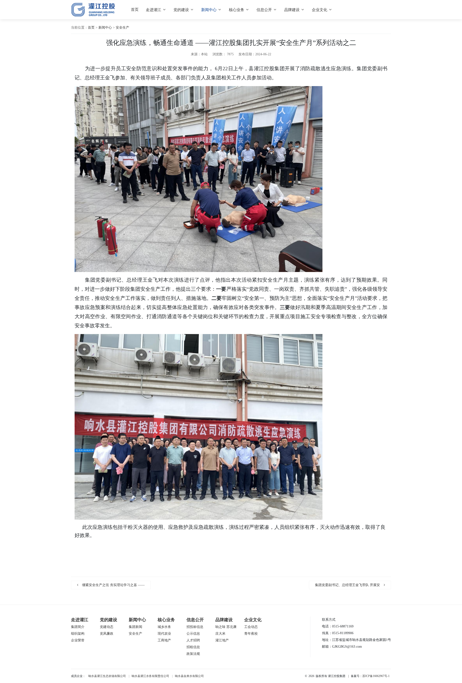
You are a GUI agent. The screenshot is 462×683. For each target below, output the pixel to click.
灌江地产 (222, 640)
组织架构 (77, 633)
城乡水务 (164, 627)
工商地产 (164, 640)
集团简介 (77, 627)
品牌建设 (292, 10)
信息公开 (264, 10)
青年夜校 (251, 633)
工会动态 (251, 627)
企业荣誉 (77, 640)
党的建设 (181, 10)
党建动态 (106, 627)
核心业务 (236, 10)
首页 (135, 9)
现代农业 (164, 633)
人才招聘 (193, 640)
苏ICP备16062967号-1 (376, 676)
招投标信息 (194, 627)
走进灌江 (153, 10)
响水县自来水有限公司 (189, 676)
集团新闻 (135, 627)
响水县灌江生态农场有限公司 (107, 676)
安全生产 (122, 27)
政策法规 (193, 654)
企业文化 (319, 10)
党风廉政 (106, 633)
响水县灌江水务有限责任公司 (150, 676)
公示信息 (193, 633)
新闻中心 (209, 10)
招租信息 (193, 647)
